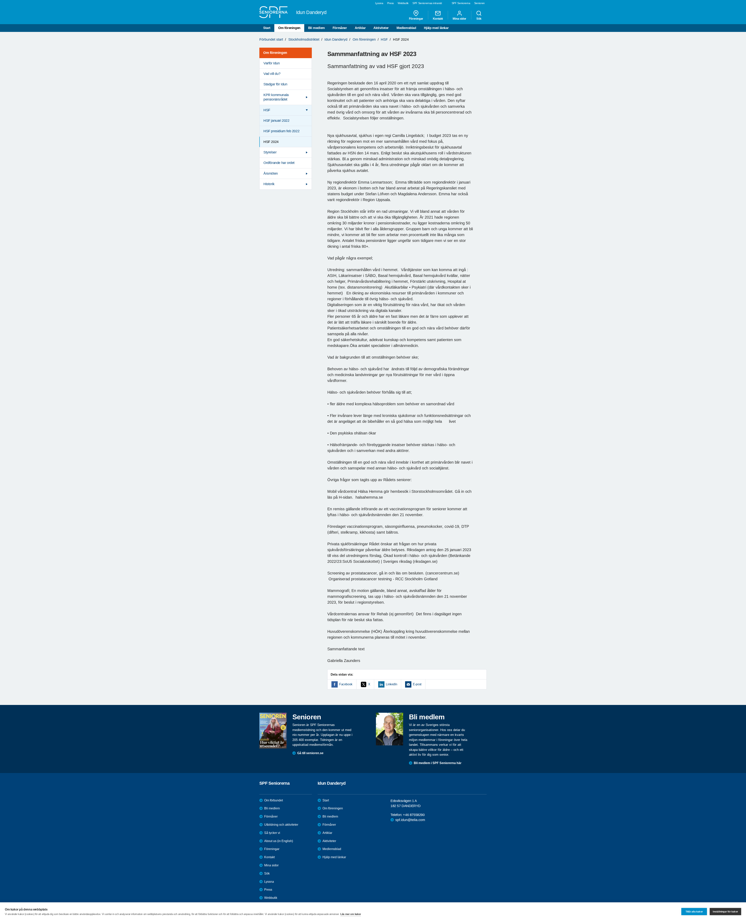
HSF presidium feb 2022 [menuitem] (281, 131)
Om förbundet (273, 800)
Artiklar (360, 28)
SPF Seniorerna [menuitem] (461, 3)
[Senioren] (273, 731)
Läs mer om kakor (350, 914)
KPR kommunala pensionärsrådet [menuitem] (276, 97)
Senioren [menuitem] (479, 3)
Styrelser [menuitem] (269, 152)
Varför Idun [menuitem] (271, 63)
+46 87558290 (413, 815)
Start (266, 28)
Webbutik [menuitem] (403, 3)
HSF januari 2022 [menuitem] (276, 121)
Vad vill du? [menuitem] (271, 74)
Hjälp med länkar (436, 28)
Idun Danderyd (335, 39)
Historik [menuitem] (269, 184)
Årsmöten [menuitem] (270, 173)
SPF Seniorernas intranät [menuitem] (427, 3)
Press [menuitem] (390, 3)
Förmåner (340, 28)
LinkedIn (391, 684)
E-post (417, 684)
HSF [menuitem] (266, 110)
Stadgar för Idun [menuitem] (275, 84)
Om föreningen (289, 28)
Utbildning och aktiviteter (281, 824)
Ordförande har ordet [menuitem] (279, 163)
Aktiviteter (381, 28)
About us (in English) (278, 841)
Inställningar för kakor (725, 911)
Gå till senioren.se (310, 753)
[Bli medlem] (389, 729)
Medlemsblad (406, 28)
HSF (384, 39)
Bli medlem (316, 28)
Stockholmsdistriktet (303, 39)
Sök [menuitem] (478, 18)
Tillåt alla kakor (694, 911)
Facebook (345, 684)
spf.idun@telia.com (410, 820)
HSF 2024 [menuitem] (271, 142)
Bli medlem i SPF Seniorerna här (437, 763)
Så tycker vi (272, 832)
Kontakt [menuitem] (438, 18)
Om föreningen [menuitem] (275, 53)
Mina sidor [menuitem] (459, 18)
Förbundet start (271, 39)
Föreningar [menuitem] (416, 18)
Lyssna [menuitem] (379, 3)
